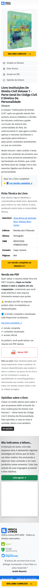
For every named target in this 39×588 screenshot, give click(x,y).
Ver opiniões (8, 429)
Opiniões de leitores (15, 80)
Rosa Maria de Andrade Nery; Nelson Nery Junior (24, 221)
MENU (33, 3)
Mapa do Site (7, 579)
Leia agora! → (19, 477)
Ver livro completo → (11, 323)
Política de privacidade (26, 579)
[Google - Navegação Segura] (9, 549)
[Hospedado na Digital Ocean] (9, 555)
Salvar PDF (22, 352)
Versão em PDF (13, 74)
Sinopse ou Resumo (15, 63)
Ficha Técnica (12, 69)
